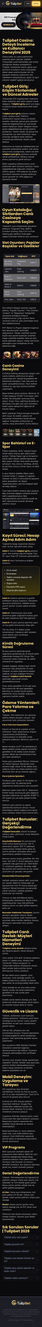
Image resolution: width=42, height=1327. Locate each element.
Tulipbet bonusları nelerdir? (16, 1251)
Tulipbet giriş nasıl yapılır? (16, 1237)
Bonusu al (9, 24)
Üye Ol (36, 3)
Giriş (28, 3)
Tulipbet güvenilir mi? (14, 1244)
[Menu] (3, 3)
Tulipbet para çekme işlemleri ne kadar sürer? (19, 1269)
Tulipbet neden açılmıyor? (16, 1278)
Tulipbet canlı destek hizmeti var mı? (19, 1259)
